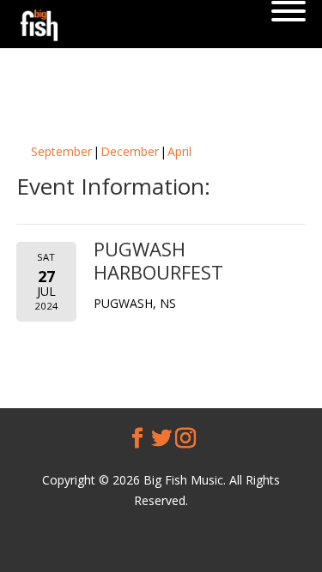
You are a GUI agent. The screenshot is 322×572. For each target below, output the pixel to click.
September (61, 151)
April (179, 151)
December (129, 151)
